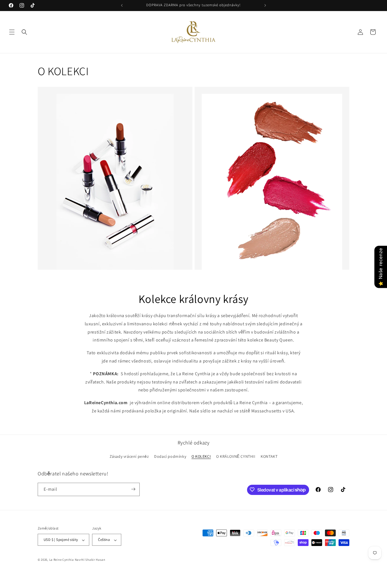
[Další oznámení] (265, 5)
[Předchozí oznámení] (122, 5)
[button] (12, 32)
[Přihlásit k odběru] (133, 489)
